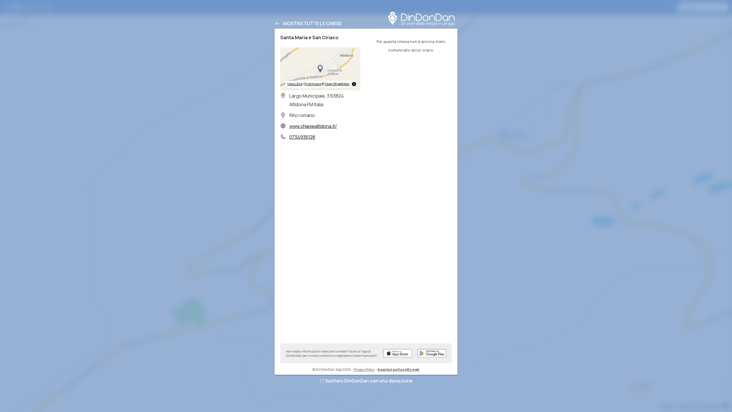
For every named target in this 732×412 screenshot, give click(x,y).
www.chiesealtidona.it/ (313, 126)
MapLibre (294, 84)
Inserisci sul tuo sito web (398, 369)
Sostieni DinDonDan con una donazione (369, 381)
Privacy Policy (364, 369)
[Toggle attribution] (354, 84)
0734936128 (302, 137)
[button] (320, 69)
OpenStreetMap (337, 84)
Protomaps (312, 84)
